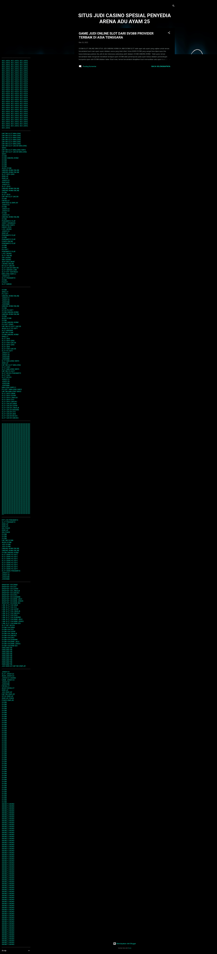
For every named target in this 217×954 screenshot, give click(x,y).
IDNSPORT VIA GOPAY (10, 589)
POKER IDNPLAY (8, 700)
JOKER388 (5, 302)
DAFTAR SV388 (7, 333)
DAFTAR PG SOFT (8, 371)
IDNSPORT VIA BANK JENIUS (12, 601)
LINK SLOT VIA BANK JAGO (12, 619)
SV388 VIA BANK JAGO (10, 642)
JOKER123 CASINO (9, 678)
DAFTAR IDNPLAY (19, 666)
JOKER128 (5, 300)
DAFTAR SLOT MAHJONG (11, 134)
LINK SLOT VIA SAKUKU (11, 613)
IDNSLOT (5, 292)
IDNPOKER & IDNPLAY (10, 203)
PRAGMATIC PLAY (8, 221)
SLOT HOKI (6, 367)
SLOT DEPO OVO (8, 400)
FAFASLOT (6, 201)
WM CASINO (6, 260)
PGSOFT (5, 282)
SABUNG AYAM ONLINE (10, 170)
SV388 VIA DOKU (8, 638)
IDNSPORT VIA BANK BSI (11, 603)
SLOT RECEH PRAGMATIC (11, 373)
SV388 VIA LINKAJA (9, 634)
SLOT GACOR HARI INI (10, 268)
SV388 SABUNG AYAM (10, 158)
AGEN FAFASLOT (8, 688)
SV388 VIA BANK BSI (10, 646)
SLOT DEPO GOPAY (9, 396)
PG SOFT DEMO (7, 324)
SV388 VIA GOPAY (8, 632)
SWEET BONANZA (8, 223)
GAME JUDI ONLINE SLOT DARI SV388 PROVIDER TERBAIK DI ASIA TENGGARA (116, 35)
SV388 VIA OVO (8, 629)
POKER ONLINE (7, 241)
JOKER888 (5, 304)
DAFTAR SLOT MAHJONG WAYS (14, 150)
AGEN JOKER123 (8, 676)
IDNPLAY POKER (8, 698)
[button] (169, 33)
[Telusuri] (173, 6)
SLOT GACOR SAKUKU (10, 418)
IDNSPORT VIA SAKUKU (10, 593)
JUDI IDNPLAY (7, 666)
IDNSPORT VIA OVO (9, 587)
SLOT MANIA (7, 284)
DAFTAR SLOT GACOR (10, 197)
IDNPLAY (5, 176)
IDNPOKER (5, 182)
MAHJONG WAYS (8, 225)
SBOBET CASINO (8, 804)
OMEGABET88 (7, 648)
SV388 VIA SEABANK (10, 640)
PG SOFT (5, 249)
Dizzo (129, 948)
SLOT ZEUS (6, 186)
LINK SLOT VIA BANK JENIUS (13, 621)
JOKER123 (5, 180)
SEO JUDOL (6, 61)
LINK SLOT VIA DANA (10, 605)
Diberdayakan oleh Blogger (126, 944)
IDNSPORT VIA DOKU (9, 595)
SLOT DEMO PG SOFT (10, 555)
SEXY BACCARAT (8, 262)
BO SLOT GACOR (8, 266)
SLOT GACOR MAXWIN (10, 410)
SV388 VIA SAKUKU (9, 636)
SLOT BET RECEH (8, 625)
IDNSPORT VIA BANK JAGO (12, 599)
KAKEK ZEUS (6, 227)
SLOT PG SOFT (7, 351)
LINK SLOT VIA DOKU (10, 615)
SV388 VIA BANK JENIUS (11, 644)
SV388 (4, 156)
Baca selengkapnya (160, 66)
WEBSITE (3, 423)
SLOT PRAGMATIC (9, 278)
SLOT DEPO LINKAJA (10, 398)
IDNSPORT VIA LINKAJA (11, 591)
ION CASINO (6, 258)
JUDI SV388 (6, 544)
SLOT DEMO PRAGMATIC (11, 571)
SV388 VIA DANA (8, 627)
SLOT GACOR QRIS (9, 414)
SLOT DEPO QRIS (8, 174)
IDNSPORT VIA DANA (10, 585)
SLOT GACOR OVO (9, 412)
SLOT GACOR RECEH (9, 416)
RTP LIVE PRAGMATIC (10, 520)
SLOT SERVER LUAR (9, 270)
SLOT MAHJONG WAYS (10, 361)
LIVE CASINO (7, 229)
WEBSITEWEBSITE (6, 446)
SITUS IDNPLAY (7, 696)
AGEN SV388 (6, 168)
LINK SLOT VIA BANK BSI (11, 623)
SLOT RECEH (6, 377)
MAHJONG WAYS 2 (9, 274)
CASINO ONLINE (8, 264)
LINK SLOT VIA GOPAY (10, 609)
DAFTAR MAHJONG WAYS (11, 391)
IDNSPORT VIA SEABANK (11, 597)
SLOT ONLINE (7, 256)
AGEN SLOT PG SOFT (10, 328)
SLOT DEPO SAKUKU (9, 402)
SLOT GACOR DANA (9, 404)
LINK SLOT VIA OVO (9, 607)
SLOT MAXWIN (7, 330)
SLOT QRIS (6, 339)
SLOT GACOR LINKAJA (10, 408)
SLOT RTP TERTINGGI (10, 272)
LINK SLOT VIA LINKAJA (11, 611)
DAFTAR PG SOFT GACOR (11, 326)
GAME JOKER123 (8, 680)
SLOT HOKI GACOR (9, 343)
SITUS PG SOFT (7, 310)
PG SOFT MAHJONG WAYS (12, 389)
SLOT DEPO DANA (8, 394)
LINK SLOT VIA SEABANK (11, 617)
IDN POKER (6, 528)
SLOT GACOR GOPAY (10, 406)
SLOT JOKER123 (8, 674)
